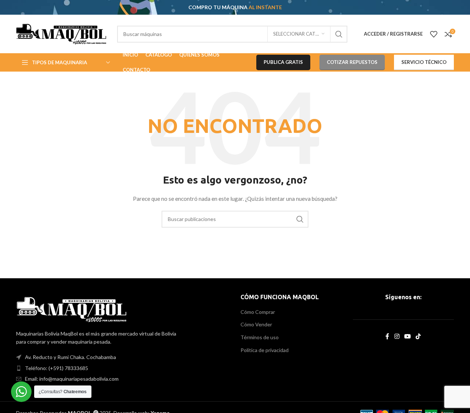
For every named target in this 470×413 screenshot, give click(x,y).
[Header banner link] (235, 7)
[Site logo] (61, 33)
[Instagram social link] (397, 336)
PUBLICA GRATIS (283, 62)
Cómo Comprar (258, 312)
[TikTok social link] (418, 336)
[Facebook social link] (387, 336)
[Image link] (71, 308)
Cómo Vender (256, 324)
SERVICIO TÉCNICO (423, 62)
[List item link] (122, 368)
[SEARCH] (338, 34)
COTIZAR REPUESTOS (352, 62)
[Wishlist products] (433, 34)
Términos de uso (260, 337)
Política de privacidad (265, 350)
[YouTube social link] (407, 336)
